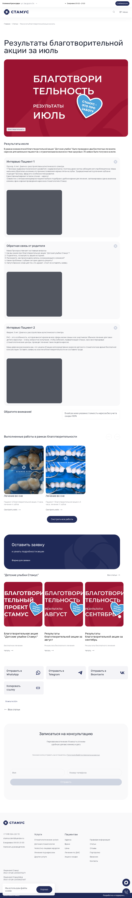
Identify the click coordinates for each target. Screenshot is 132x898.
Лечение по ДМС (72, 852)
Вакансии (94, 856)
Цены (67, 848)
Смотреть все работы (62, 519)
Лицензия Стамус (14, 871)
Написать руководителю (14, 847)
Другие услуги (40, 856)
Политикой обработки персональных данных (83, 755)
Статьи (15, 24)
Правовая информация (100, 839)
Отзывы (93, 848)
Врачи (67, 844)
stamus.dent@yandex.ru (13, 838)
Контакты (94, 861)
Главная (7, 24)
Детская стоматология (44, 844)
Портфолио (95, 852)
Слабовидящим (122, 3)
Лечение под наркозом (44, 852)
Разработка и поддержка (114, 895)
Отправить (65, 782)
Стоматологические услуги (46, 839)
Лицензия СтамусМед (14, 878)
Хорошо (44, 889)
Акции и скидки (71, 856)
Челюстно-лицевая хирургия (47, 848)
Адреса (68, 839)
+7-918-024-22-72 (11, 834)
